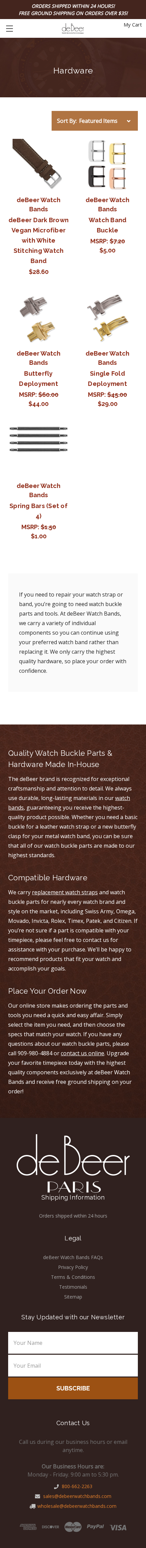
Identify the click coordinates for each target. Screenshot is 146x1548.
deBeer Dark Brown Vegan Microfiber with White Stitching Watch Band (38, 240)
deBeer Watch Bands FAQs (73, 1257)
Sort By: (67, 121)
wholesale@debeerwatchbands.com (76, 1506)
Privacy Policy (73, 1267)
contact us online (82, 1053)
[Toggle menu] (9, 28)
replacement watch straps (65, 892)
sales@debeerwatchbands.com (76, 1496)
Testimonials (73, 1287)
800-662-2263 (76, 1486)
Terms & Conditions (73, 1277)
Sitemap (73, 1296)
